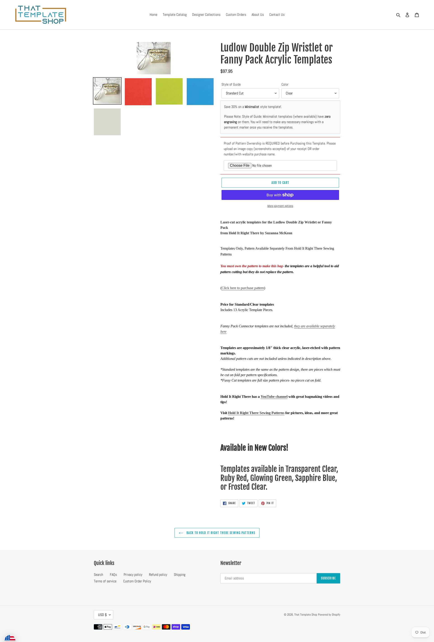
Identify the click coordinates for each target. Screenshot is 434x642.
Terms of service (105, 581)
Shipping (179, 574)
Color (284, 84)
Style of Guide (231, 84)
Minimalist (252, 106)
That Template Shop (305, 614)
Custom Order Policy (137, 581)
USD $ (102, 614)
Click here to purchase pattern (243, 288)
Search (98, 574)
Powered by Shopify (329, 614)
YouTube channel (274, 396)
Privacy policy (133, 574)
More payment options (280, 206)
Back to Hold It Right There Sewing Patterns (220, 533)
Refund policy (158, 574)
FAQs (113, 574)
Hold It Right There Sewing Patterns (256, 413)
